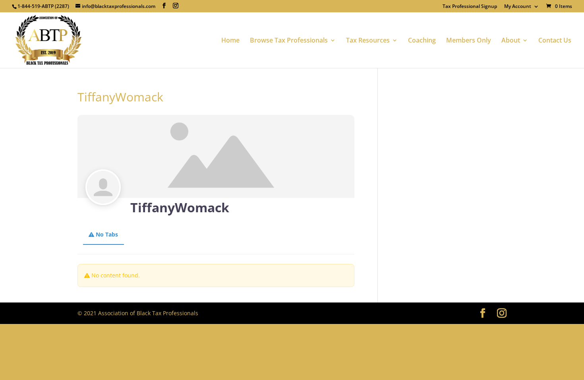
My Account (517, 7)
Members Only (468, 41)
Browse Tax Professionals (289, 41)
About (510, 41)
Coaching (422, 41)
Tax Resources (368, 41)
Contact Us (554, 41)
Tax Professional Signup (470, 7)
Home (230, 41)
